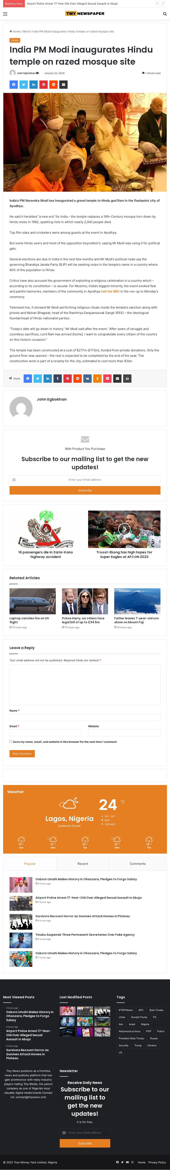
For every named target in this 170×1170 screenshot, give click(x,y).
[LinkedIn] (33, 84)
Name (14, 710)
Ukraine (152, 1045)
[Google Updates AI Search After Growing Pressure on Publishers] (102, 1021)
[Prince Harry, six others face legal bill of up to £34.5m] (85, 601)
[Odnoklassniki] (97, 378)
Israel (132, 1024)
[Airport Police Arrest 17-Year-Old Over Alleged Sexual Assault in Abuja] (21, 903)
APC (141, 1010)
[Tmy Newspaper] (85, 13)
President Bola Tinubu (131, 1038)
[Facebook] (14, 84)
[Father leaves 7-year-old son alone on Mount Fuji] (137, 601)
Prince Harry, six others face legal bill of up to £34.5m (83, 620)
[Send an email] (37, 73)
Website (93, 726)
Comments (138, 864)
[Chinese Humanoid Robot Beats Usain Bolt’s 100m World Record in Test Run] (102, 1032)
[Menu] (5, 15)
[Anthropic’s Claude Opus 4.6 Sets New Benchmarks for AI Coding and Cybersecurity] (85, 1032)
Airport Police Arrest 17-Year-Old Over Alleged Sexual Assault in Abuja (88, 898)
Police (160, 1031)
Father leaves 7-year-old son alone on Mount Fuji (136, 620)
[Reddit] (53, 84)
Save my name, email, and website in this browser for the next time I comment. (65, 741)
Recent (83, 864)
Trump (138, 1045)
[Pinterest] (43, 84)
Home (16, 31)
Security (124, 1045)
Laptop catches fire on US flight (29, 620)
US (120, 1052)
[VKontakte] (87, 378)
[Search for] (165, 15)
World (26, 31)
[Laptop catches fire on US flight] (33, 601)
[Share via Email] (63, 84)
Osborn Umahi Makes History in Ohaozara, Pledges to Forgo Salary (86, 879)
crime (122, 1017)
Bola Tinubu (156, 1010)
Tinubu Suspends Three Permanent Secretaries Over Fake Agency (85, 935)
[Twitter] (23, 84)
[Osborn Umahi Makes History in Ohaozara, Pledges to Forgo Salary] (21, 885)
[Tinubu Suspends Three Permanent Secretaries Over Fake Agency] (21, 940)
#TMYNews (126, 1010)
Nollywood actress (129, 1031)
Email (14, 726)
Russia (154, 1038)
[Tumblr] (57, 378)
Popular (30, 864)
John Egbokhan (26, 73)
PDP (148, 1031)
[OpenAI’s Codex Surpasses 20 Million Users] (67, 1032)
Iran (121, 1024)
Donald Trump (139, 1017)
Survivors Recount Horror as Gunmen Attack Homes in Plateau (67, 3)
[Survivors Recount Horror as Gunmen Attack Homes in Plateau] (21, 922)
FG (154, 1017)
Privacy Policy (157, 1162)
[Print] (127, 378)
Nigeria (145, 1024)
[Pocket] (107, 378)
